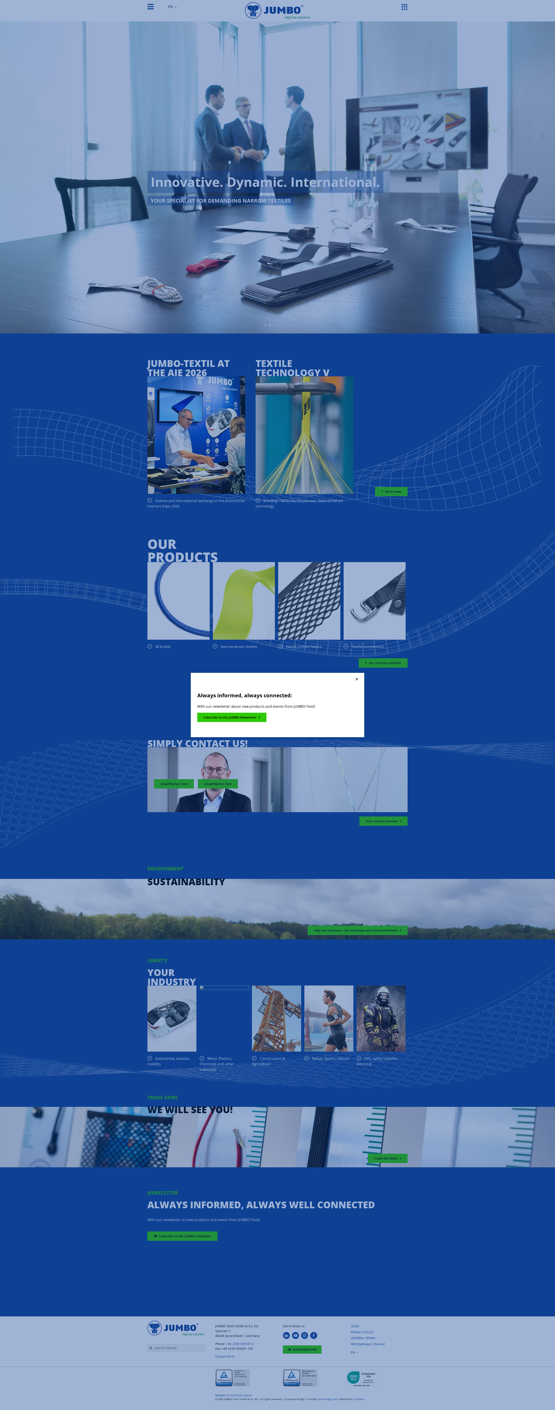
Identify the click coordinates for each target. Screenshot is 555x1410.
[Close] (357, 679)
